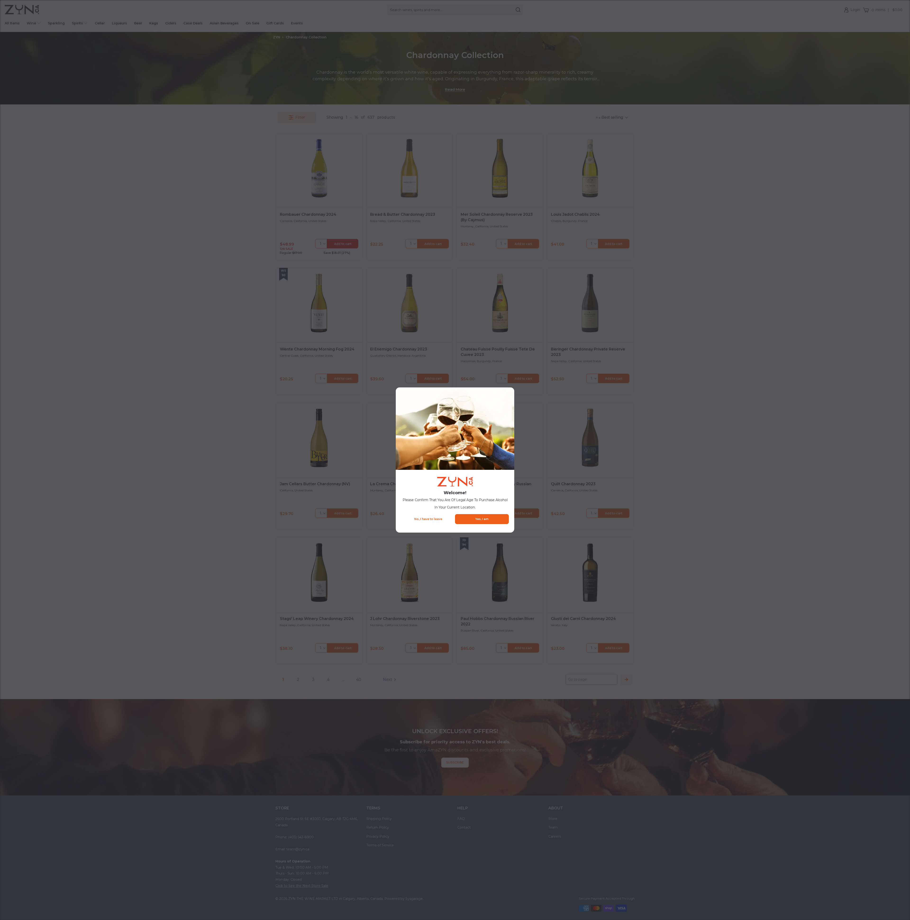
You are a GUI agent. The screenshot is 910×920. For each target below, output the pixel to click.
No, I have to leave (428, 519)
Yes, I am (481, 519)
